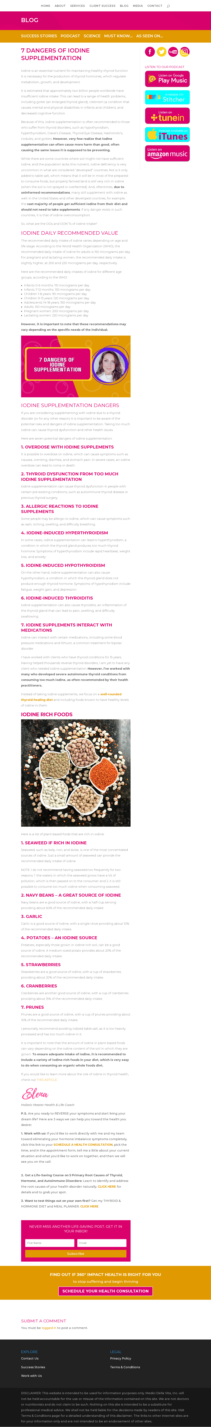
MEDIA (138, 6)
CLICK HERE (107, 1186)
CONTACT (155, 6)
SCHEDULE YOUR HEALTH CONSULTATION (105, 1291)
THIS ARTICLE (47, 1080)
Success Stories (33, 1367)
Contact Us (29, 1358)
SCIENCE (92, 35)
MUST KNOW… (118, 35)
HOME (45, 6)
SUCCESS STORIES (39, 35)
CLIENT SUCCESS (103, 6)
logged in (49, 1328)
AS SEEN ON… (149, 35)
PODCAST (70, 35)
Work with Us (31, 1376)
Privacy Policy (120, 1358)
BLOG (124, 6)
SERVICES (77, 6)
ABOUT (60, 6)
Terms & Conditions (125, 1367)
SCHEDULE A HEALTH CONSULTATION (83, 1145)
